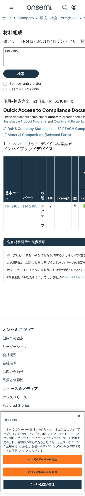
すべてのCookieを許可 (43, 472)
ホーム (7, 18)
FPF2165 (12, 206)
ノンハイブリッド (23, 143)
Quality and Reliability (69, 121)
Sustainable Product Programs (25, 121)
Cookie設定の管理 (42, 484)
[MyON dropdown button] (75, 7)
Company (26, 18)
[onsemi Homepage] (39, 8)
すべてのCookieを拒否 (43, 459)
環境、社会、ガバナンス (59, 18)
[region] (42, 452)
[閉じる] (79, 416)
